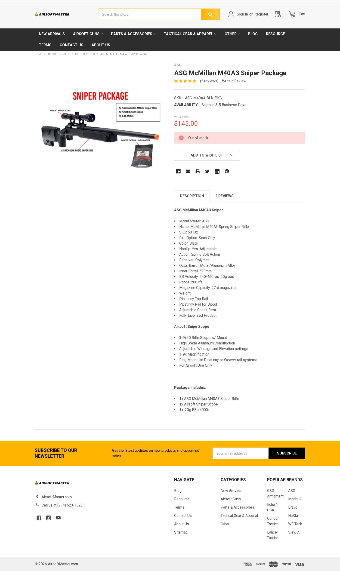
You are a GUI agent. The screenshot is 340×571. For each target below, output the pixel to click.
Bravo (292, 507)
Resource (275, 34)
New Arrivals (52, 34)
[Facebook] (178, 171)
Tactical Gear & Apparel (188, 34)
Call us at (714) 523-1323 (62, 505)
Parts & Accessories (131, 34)
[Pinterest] (227, 171)
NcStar (293, 515)
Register (261, 14)
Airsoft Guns (86, 34)
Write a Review (234, 81)
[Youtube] (58, 518)
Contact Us (71, 45)
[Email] (188, 171)
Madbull (294, 499)
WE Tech (295, 524)
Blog (253, 34)
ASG (291, 490)
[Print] (198, 171)
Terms (45, 45)
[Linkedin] (217, 171)
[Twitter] (207, 171)
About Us (101, 45)
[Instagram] (48, 518)
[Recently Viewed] (279, 14)
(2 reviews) (209, 81)
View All (294, 532)
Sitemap (181, 532)
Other (231, 34)
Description (192, 196)
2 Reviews (224, 196)
